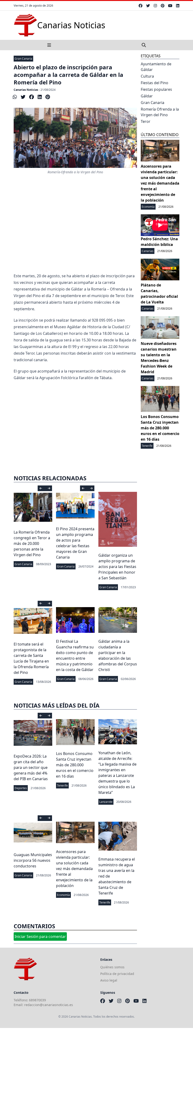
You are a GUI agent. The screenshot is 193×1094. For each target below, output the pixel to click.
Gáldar (147, 96)
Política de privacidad (117, 973)
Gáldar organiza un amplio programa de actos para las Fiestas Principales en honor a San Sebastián (117, 566)
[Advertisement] (75, 235)
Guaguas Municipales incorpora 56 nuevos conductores (33, 860)
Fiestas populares (156, 89)
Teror (145, 121)
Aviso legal (108, 980)
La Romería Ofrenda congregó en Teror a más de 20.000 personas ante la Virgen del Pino (32, 543)
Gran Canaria (23, 59)
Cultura (147, 76)
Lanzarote (106, 802)
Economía (63, 895)
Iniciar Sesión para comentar (40, 936)
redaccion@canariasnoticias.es (48, 1005)
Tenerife (62, 785)
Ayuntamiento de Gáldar (156, 66)
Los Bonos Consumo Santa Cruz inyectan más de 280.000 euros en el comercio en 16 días (74, 765)
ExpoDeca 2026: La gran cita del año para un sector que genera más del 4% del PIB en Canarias (31, 767)
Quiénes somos (112, 967)
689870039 (37, 1000)
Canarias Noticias (26, 90)
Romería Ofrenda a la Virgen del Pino (160, 112)
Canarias (147, 251)
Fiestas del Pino (154, 82)
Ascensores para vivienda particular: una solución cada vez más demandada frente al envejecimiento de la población (74, 868)
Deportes (21, 788)
